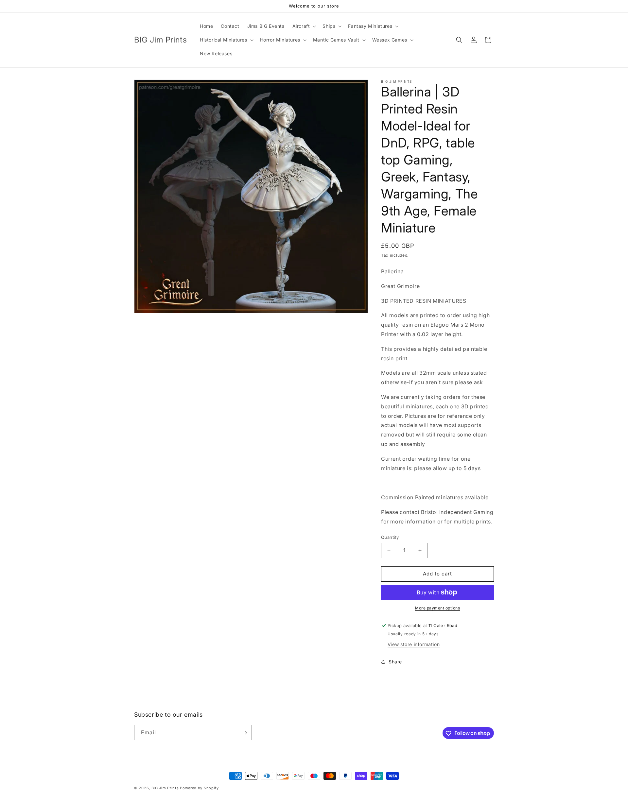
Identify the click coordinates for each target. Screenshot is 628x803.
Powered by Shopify (199, 788)
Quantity (390, 537)
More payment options (437, 608)
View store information (414, 644)
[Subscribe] (244, 733)
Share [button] (395, 661)
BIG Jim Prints (165, 788)
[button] (303, 26)
